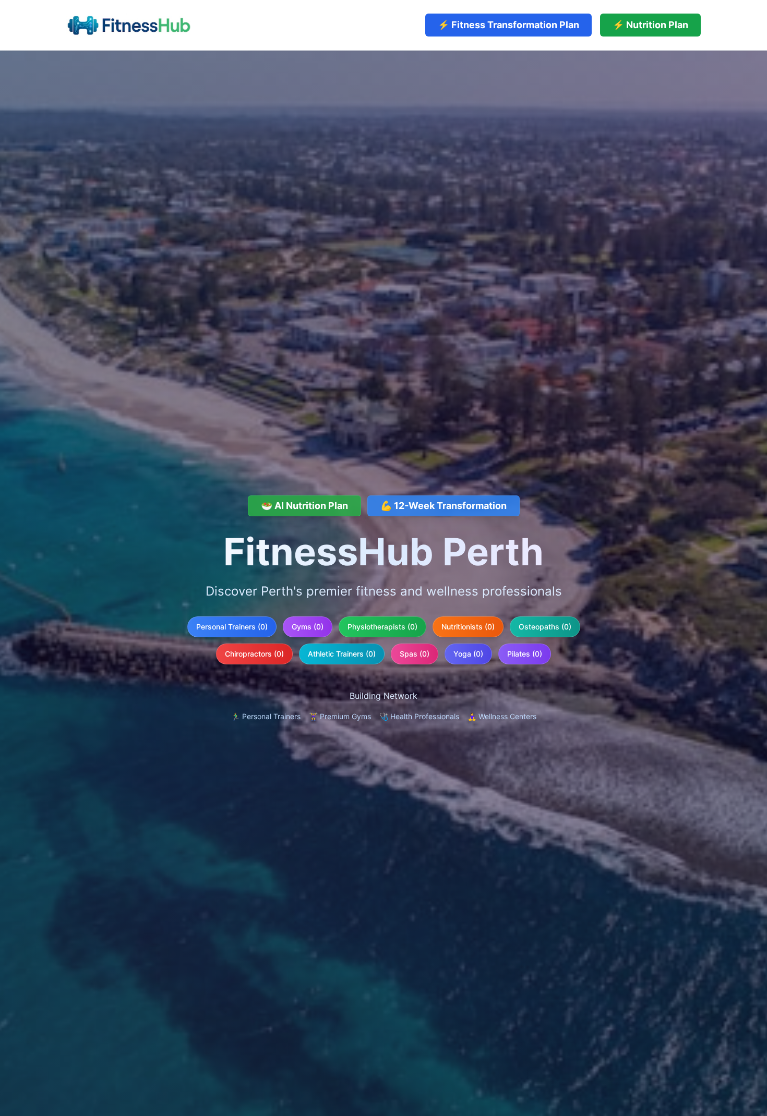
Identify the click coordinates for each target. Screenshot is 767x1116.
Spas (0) (414, 653)
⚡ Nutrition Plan (650, 24)
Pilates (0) (524, 653)
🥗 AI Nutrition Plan (304, 505)
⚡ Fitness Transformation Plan (508, 24)
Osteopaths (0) (545, 626)
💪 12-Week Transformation (443, 505)
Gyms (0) (307, 626)
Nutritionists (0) (468, 626)
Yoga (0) (468, 653)
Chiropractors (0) (254, 653)
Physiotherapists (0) (382, 626)
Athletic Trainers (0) (342, 653)
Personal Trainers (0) (232, 626)
